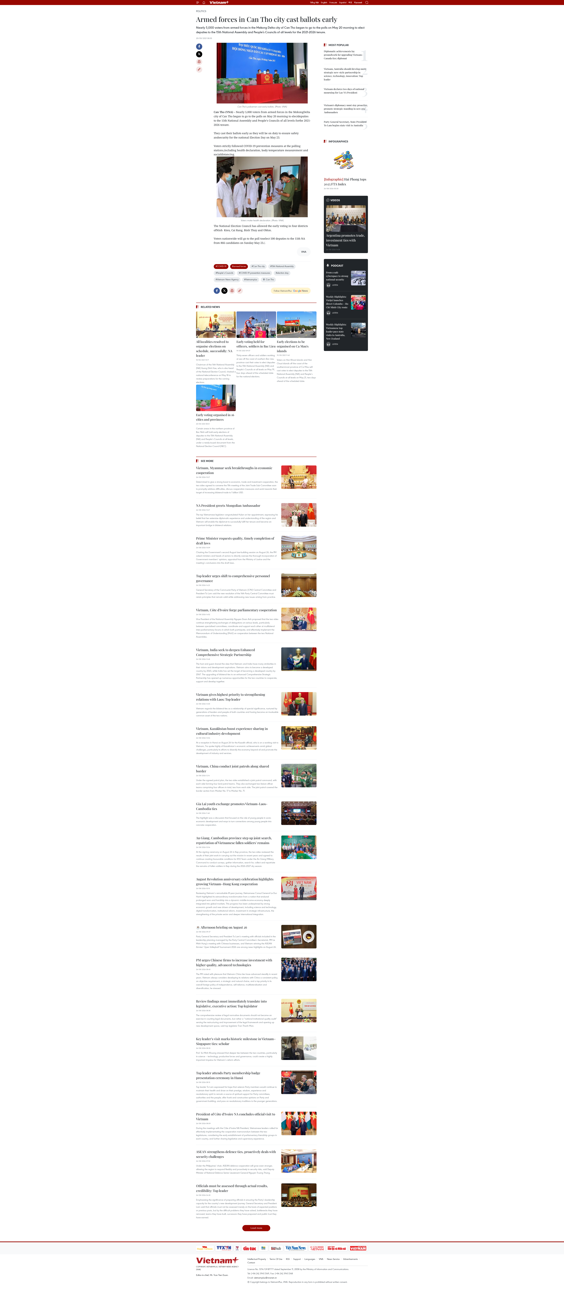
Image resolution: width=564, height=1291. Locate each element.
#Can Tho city (258, 266)
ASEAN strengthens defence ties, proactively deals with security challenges (236, 1154)
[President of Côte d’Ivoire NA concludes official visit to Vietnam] (299, 1123)
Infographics (338, 141)
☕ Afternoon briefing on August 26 (221, 927)
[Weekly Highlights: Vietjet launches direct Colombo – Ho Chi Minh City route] (358, 302)
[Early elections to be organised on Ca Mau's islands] (297, 324)
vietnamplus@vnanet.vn (265, 1277)
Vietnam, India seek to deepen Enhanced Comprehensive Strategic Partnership (225, 652)
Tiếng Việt (314, 2)
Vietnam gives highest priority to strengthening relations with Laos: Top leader (230, 696)
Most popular (339, 45)
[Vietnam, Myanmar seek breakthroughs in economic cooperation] (299, 477)
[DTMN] (337, 1248)
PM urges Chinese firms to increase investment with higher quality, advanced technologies (234, 962)
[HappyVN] (204, 1248)
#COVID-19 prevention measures (254, 272)
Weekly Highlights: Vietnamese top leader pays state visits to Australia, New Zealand (336, 331)
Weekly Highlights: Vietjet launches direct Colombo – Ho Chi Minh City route (337, 302)
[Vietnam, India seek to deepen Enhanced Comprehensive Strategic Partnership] (299, 659)
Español (342, 2)
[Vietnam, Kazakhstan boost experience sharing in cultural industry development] (299, 738)
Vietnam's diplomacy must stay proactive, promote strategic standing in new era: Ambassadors (346, 109)
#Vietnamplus (250, 279)
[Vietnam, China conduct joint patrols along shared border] (299, 775)
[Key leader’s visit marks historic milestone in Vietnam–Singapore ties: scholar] (299, 1048)
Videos (335, 200)
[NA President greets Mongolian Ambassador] (299, 515)
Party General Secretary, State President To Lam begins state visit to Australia (345, 123)
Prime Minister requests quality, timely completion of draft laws (235, 540)
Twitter (199, 54)
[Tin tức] (249, 1248)
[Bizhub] (276, 1248)
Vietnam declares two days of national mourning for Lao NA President (344, 90)
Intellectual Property (256, 1258)
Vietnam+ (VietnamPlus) (219, 2)
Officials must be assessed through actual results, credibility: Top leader (232, 1188)
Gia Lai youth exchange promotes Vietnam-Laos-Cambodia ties (231, 806)
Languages (309, 1258)
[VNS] (296, 1248)
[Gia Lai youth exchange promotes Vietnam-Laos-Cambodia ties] (299, 813)
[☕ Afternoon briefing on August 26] (299, 936)
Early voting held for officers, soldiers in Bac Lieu (256, 344)
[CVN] (317, 1248)
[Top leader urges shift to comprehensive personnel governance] (299, 585)
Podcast (337, 265)
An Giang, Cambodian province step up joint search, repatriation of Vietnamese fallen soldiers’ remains (234, 840)
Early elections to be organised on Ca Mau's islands (292, 346)
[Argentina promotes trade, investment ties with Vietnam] (346, 218)
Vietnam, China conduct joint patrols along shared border (232, 768)
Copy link (199, 69)
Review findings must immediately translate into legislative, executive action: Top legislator (231, 1003)
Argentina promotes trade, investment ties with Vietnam (345, 240)
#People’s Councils (224, 272)
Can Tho (270, 279)
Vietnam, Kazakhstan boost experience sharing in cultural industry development (232, 731)
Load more (256, 1228)
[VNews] (237, 1248)
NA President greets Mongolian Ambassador (228, 505)
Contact (251, 1262)
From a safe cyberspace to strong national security (337, 276)
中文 (350, 2)
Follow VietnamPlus (283, 290)
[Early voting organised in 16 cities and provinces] (216, 398)
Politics (201, 11)
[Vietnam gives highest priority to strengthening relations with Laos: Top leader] (299, 704)
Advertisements (350, 1258)
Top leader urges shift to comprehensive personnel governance (233, 578)
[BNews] (263, 1248)
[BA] (358, 1248)
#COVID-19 (221, 266)
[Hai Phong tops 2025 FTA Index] (346, 160)
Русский (358, 2)
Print (199, 62)
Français (333, 2)
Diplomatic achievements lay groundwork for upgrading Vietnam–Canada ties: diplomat (343, 55)
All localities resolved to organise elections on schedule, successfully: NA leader (214, 349)
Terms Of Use (276, 1258)
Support (297, 1258)
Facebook (199, 47)
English (324, 2)
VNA (321, 1258)
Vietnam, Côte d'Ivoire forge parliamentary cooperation (236, 610)
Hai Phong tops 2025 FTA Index (345, 181)
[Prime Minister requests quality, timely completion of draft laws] (299, 547)
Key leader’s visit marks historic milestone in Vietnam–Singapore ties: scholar (236, 1041)
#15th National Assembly (282, 266)
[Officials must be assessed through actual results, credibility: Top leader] (299, 1195)
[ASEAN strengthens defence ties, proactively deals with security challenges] (299, 1161)
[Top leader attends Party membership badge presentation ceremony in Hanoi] (299, 1082)
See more (207, 461)
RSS (288, 1258)
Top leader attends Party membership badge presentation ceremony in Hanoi (228, 1075)
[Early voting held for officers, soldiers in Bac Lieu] (256, 324)
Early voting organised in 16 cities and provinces (215, 417)
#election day (282, 272)
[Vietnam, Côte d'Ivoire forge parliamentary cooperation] (299, 619)
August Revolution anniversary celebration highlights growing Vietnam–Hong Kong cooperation (234, 881)
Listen (335, 285)
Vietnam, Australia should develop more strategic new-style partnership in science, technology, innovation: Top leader (345, 74)
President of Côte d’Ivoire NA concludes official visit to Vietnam (235, 1116)
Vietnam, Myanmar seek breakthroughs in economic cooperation (234, 470)
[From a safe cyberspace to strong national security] (358, 278)
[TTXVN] (224, 1248)
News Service (333, 1258)
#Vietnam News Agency (227, 279)
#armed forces (239, 266)
